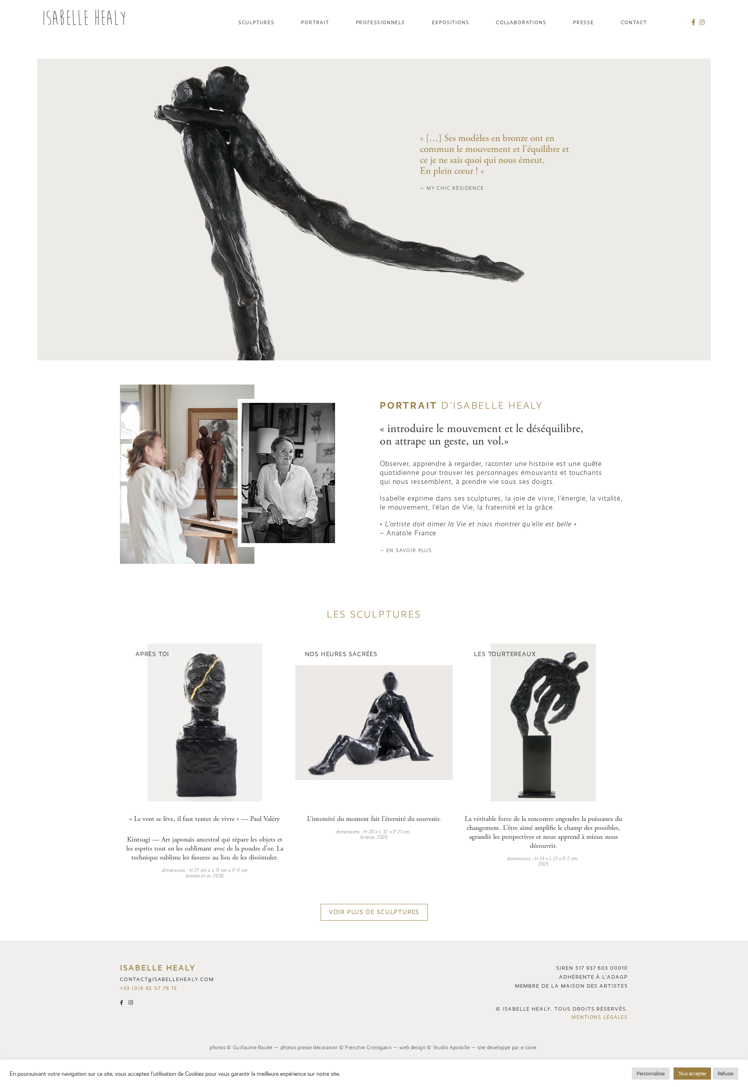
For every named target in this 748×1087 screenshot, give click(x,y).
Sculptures (256, 22)
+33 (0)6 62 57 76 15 (148, 988)
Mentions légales (600, 1017)
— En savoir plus (406, 550)
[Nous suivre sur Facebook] (695, 22)
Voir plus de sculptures (374, 912)
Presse (583, 22)
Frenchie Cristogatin (368, 1047)
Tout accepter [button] (692, 1073)
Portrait (315, 22)
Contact (634, 22)
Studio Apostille (451, 1047)
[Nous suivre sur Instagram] (702, 22)
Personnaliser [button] (651, 1073)
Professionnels (380, 22)
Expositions (450, 22)
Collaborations (521, 22)
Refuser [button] (726, 1073)
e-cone (528, 1047)
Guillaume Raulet (253, 1047)
